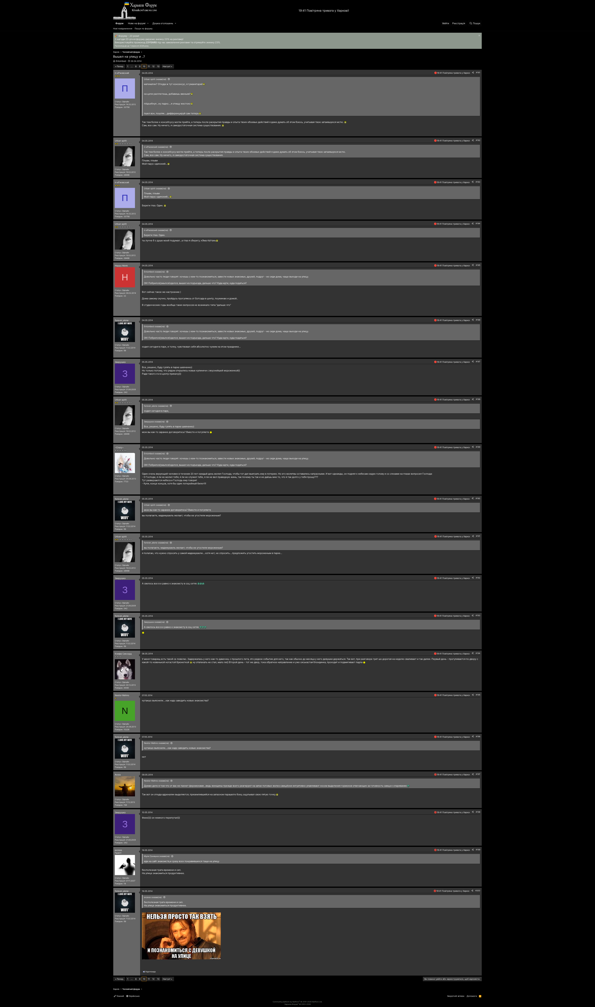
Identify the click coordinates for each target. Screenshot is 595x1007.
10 (144, 66)
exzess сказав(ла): (153, 897)
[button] (148, 23)
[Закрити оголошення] (479, 36)
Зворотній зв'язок (455, 996)
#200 (477, 890)
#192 (478, 578)
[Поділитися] (473, 72)
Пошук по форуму (143, 28)
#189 (478, 447)
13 (158, 66)
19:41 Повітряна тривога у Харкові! (324, 10)
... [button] (132, 66)
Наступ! (166, 66)
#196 (478, 736)
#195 (478, 695)
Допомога (472, 996)
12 (153, 66)
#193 (478, 615)
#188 (478, 399)
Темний (120, 996)
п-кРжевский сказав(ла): (156, 147)
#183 (478, 182)
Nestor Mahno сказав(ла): (156, 743)
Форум (119, 23)
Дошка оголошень (162, 23)
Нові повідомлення (122, 28)
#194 (478, 653)
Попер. (120, 66)
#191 (478, 536)
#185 (478, 265)
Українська (133, 996)
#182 (478, 140)
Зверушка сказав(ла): (154, 421)
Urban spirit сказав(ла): (155, 79)
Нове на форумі (136, 23)
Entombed (121, 61)
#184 (478, 223)
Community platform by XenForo (297, 1002)
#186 (478, 320)
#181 (478, 72)
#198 (478, 812)
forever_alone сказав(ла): (156, 406)
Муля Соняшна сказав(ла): (157, 856)
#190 (478, 498)
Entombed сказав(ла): (154, 271)
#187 (478, 361)
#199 (478, 849)
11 (149, 66)
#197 (478, 774)
